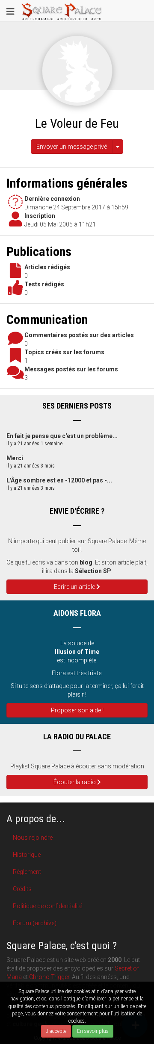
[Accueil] (62, 10)
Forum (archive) (34, 923)
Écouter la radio (75, 782)
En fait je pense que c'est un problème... (62, 435)
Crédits (22, 888)
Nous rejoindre (33, 837)
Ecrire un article (75, 586)
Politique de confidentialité (47, 906)
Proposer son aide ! (77, 710)
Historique (27, 854)
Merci (14, 458)
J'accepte (56, 1031)
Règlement (27, 871)
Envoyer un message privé (71, 146)
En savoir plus (93, 1031)
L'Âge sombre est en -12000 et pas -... (59, 480)
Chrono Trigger (49, 976)
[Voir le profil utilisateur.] (77, 70)
